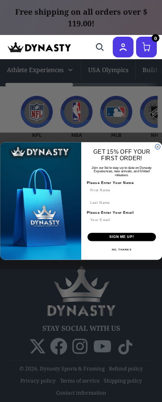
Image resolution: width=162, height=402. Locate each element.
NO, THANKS (121, 249)
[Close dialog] (157, 146)
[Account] (123, 47)
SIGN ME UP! (121, 237)
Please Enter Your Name (110, 183)
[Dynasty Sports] (39, 47)
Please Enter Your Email (110, 213)
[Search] (99, 47)
